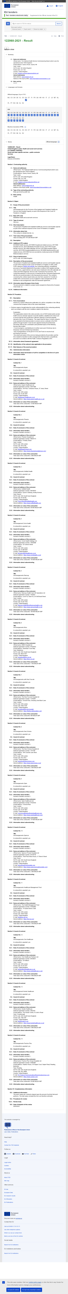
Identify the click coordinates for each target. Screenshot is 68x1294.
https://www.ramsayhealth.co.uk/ (32, 607)
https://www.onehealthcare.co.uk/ (33, 971)
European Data (8, 1192)
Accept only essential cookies (31, 1289)
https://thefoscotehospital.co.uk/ (32, 711)
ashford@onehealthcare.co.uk (26, 969)
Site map (6, 1180)
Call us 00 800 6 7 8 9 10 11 (12, 1226)
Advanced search (16, 29)
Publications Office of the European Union (17, 1129)
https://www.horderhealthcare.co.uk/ (33, 1023)
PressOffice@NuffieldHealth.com (27, 501)
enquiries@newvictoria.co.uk (26, 761)
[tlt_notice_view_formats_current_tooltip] (59, 142)
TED (5, 36)
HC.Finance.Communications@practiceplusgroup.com (33, 1075)
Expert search (27, 29)
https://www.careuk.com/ (30, 1076)
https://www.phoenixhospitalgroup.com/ (34, 451)
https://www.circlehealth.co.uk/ (32, 555)
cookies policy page (35, 1282)
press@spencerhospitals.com (26, 865)
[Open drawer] (6, 48)
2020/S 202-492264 (28, 266)
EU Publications (8, 1202)
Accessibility (7, 1169)
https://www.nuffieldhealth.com (32, 503)
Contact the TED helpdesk (11, 1145)
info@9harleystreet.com (25, 449)
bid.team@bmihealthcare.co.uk (27, 553)
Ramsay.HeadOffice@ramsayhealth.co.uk (30, 605)
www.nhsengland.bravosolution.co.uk (40, 78)
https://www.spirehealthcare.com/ (33, 815)
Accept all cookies (13, 1289)
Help (5, 1142)
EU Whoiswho (8, 1199)
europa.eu (19, 1218)
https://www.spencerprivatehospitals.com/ (35, 867)
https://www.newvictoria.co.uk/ (32, 763)
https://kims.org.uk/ (29, 659)
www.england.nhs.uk (27, 77)
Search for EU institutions (11, 1244)
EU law (6, 1189)
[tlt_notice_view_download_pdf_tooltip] (9, 115)
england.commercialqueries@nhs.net (28, 73)
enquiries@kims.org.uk (24, 657)
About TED (7, 1177)
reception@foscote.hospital (25, 709)
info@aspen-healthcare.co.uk (26, 397)
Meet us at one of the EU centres (13, 1236)
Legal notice (7, 1162)
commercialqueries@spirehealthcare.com (30, 813)
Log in (51, 6)
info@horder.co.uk (23, 1021)
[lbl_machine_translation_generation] (25, 127)
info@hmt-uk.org (22, 917)
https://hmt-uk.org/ (28, 919)
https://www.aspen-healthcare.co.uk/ (33, 399)
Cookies (6, 1165)
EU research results (9, 1196)
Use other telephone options (12, 1229)
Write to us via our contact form (13, 1233)
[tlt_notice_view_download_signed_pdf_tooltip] (26, 100)
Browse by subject (38, 29)
